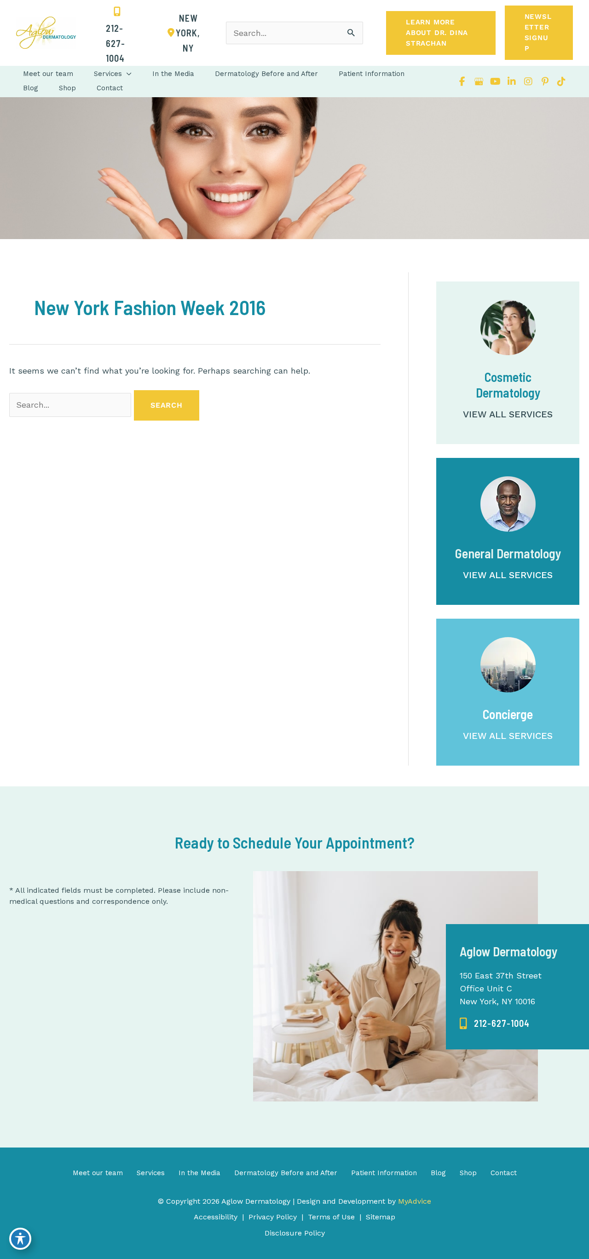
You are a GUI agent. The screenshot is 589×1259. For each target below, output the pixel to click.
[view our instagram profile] (528, 81)
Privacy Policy (272, 1216)
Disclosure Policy (295, 1233)
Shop (468, 1173)
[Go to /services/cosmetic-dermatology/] (507, 362)
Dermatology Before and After (285, 1173)
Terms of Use (331, 1216)
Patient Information (384, 1173)
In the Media (199, 1173)
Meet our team (98, 1173)
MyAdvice (413, 1201)
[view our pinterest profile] (545, 81)
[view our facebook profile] (462, 81)
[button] (441, 33)
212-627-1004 (502, 1023)
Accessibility (215, 1216)
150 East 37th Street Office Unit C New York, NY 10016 (501, 988)
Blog (438, 1173)
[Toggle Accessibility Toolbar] (20, 1239)
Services (151, 1173)
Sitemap (380, 1216)
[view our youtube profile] (495, 81)
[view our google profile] (478, 81)
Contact (504, 1173)
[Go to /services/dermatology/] (507, 531)
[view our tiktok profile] (561, 81)
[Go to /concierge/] (507, 692)
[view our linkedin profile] (512, 81)
